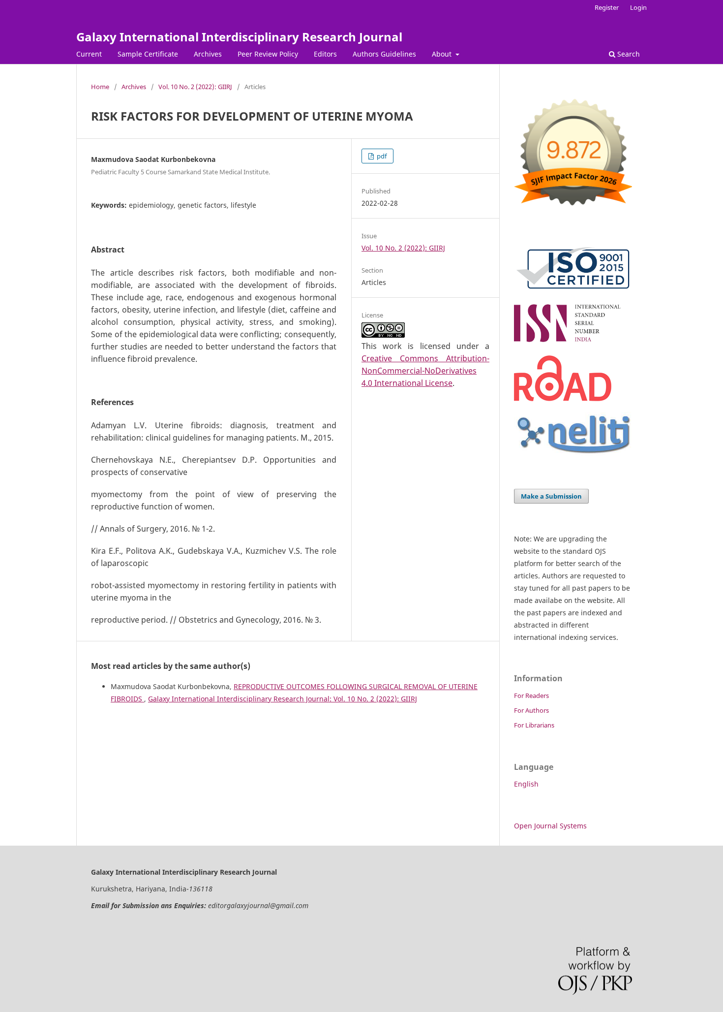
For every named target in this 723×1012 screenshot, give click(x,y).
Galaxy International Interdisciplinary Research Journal (239, 37)
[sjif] (573, 209)
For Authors (531, 710)
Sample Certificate (148, 54)
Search (627, 54)
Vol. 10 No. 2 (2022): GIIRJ (195, 86)
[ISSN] (573, 342)
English (526, 784)
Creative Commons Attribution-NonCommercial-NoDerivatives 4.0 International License (425, 370)
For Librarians (534, 725)
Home (100, 86)
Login (638, 7)
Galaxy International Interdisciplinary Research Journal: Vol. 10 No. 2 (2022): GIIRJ (282, 698)
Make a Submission (551, 496)
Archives (208, 54)
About (442, 54)
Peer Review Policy (268, 54)
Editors (325, 54)
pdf (381, 156)
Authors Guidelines (384, 54)
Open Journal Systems (550, 825)
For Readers (531, 695)
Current (89, 54)
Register (607, 7)
